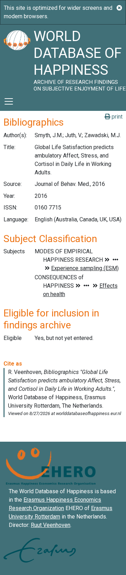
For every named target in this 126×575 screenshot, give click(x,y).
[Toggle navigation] (9, 101)
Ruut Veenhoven (50, 525)
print (116, 116)
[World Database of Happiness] (17, 58)
